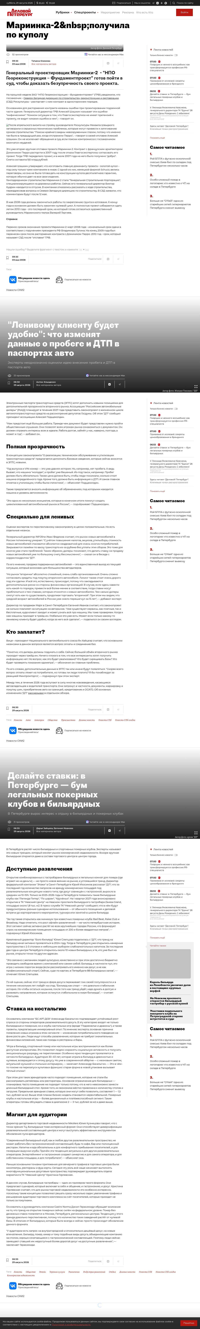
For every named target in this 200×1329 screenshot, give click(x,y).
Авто (28, 720)
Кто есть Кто (144, 12)
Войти (184, 12)
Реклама (128, 12)
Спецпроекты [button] (85, 12)
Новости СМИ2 (15, 290)
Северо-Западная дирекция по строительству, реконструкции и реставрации (71, 98)
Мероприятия (110, 12)
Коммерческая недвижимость (21, 1275)
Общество (53, 720)
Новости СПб (104, 720)
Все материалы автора (43, 64)
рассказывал (36, 693)
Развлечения (74, 1272)
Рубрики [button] (63, 12)
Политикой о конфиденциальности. (71, 1324)
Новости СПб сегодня (125, 720)
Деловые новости (87, 720)
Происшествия (68, 720)
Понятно (188, 1323)
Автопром (39, 720)
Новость (18, 720)
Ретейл (42, 1272)
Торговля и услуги (57, 1272)
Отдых (112, 1272)
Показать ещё (157, 137)
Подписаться (124, 3)
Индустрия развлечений (94, 1272)
